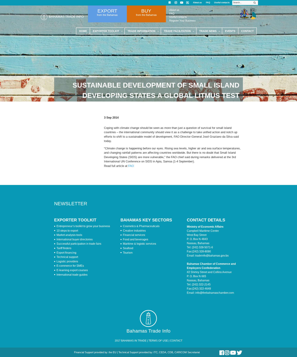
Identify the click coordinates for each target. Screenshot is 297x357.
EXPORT (107, 11)
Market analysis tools (69, 234)
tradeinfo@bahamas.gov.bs (212, 255)
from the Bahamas (107, 14)
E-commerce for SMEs (70, 265)
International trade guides (72, 274)
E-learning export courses (72, 270)
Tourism (128, 252)
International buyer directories (75, 239)
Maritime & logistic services (139, 243)
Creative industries (134, 230)
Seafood (128, 248)
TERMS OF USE (158, 340)
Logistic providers (67, 261)
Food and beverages (135, 239)
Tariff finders (64, 248)
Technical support (67, 256)
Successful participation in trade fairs (79, 243)
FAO (131, 166)
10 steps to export (67, 230)
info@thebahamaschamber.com (214, 292)
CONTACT (176, 340)
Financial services (134, 234)
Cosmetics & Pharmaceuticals (141, 226)
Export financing (66, 252)
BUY (146, 11)
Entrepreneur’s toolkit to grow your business (83, 226)
